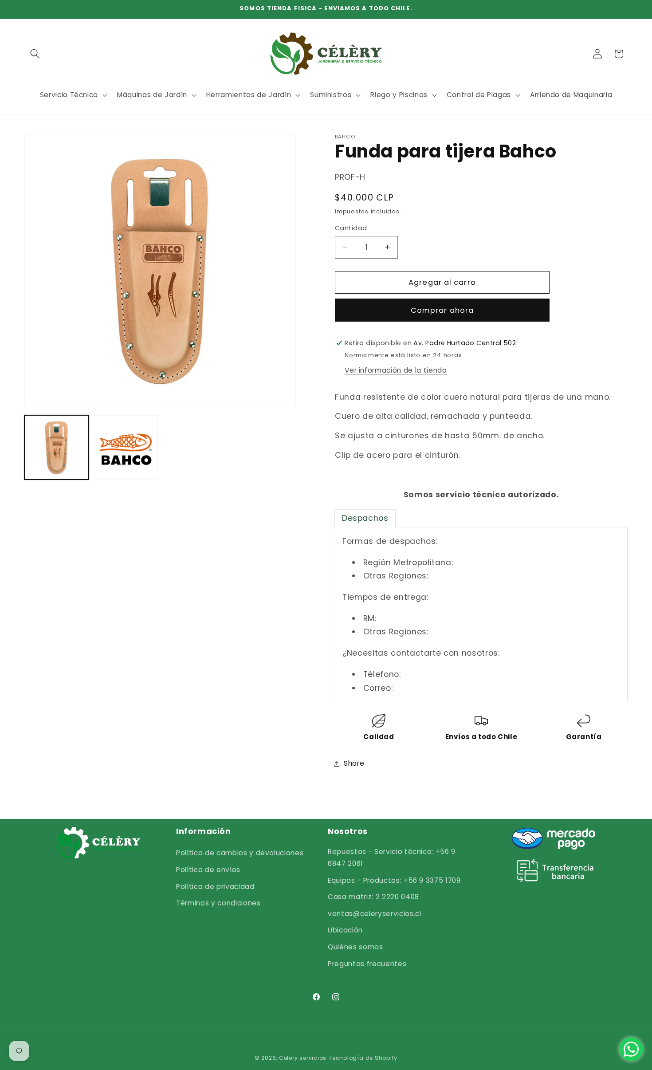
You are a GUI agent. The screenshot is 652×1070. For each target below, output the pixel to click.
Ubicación (345, 930)
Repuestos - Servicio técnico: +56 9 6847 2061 (392, 857)
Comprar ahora (442, 310)
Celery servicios (302, 1058)
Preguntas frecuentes (367, 963)
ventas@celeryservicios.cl (374, 913)
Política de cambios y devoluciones (239, 853)
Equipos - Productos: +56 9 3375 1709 (394, 880)
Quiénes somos (355, 947)
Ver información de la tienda (396, 369)
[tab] (365, 518)
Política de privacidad (215, 886)
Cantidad (351, 228)
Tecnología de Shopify (363, 1058)
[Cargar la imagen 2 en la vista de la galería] (126, 447)
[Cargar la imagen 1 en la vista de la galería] (56, 447)
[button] (35, 53)
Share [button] (354, 763)
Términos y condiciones (218, 903)
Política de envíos (208, 869)
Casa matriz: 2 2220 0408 (373, 896)
